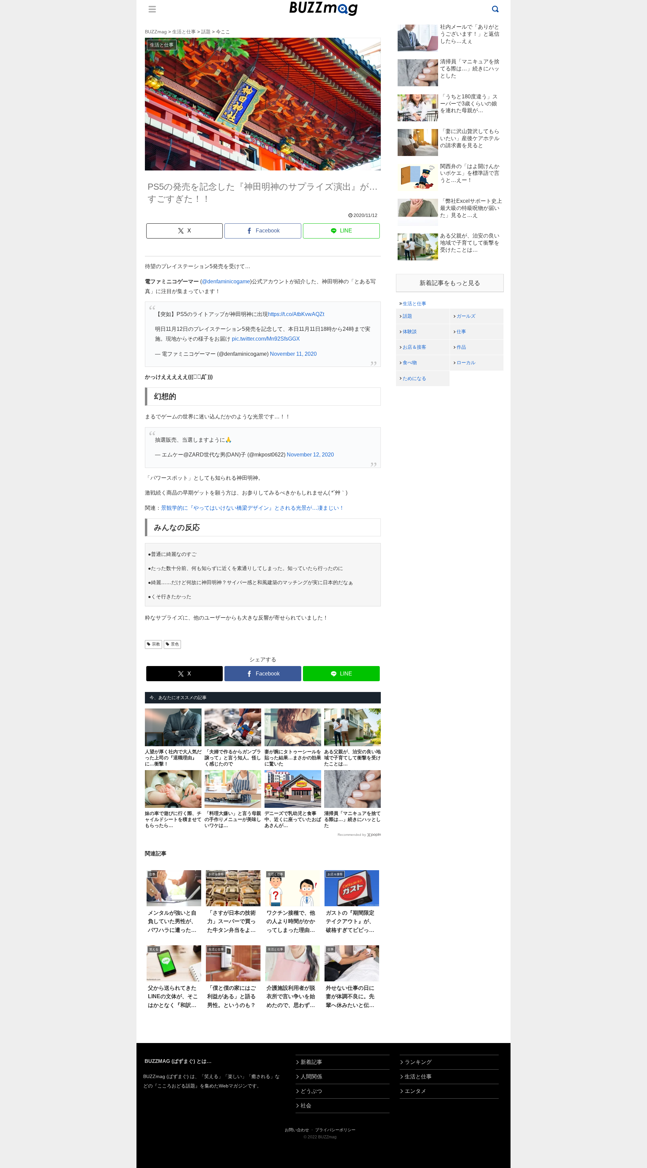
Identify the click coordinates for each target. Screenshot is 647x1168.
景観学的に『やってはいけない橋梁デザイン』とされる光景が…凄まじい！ (252, 508)
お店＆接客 (414, 347)
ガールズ (466, 316)
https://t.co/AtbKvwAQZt (296, 314)
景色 (175, 644)
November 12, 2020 (310, 454)
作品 (461, 347)
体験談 (410, 331)
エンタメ (415, 1091)
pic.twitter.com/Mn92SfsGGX (266, 339)
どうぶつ (311, 1091)
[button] (37, 1069)
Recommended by (352, 834)
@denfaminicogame (226, 281)
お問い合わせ (297, 1130)
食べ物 (410, 362)
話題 (407, 316)
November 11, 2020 (293, 354)
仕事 (461, 331)
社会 (306, 1105)
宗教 (156, 644)
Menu (152, 9)
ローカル (466, 362)
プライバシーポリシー (335, 1130)
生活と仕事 (414, 303)
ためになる (414, 378)
